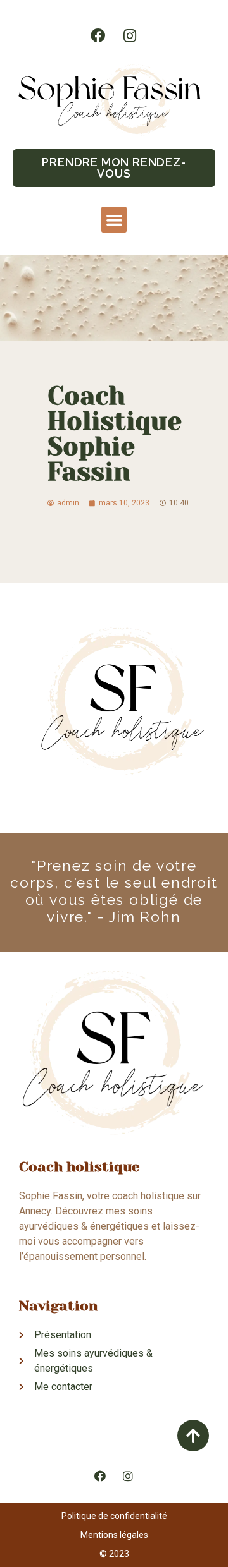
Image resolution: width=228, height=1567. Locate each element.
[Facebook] (98, 35)
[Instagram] (130, 35)
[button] (114, 168)
